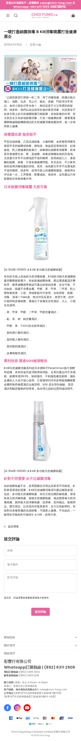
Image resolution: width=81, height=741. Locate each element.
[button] (8, 15)
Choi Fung (45, 735)
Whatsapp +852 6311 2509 (31, 7)
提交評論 (40, 612)
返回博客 (13, 527)
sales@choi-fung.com (56, 3)
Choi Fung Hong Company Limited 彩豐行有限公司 (40, 731)
